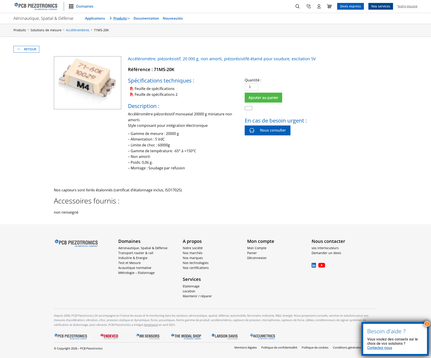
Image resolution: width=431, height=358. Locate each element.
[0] (329, 6)
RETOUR (30, 49)
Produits (120, 18)
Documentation (146, 18)
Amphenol (151, 325)
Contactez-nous (379, 348)
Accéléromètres (77, 30)
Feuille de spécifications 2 (156, 94)
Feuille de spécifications (155, 88)
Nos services (380, 6)
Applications (95, 18)
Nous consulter (273, 130)
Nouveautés (173, 18)
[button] (80, 6)
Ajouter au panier (263, 97)
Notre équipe (408, 6)
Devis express (350, 6)
